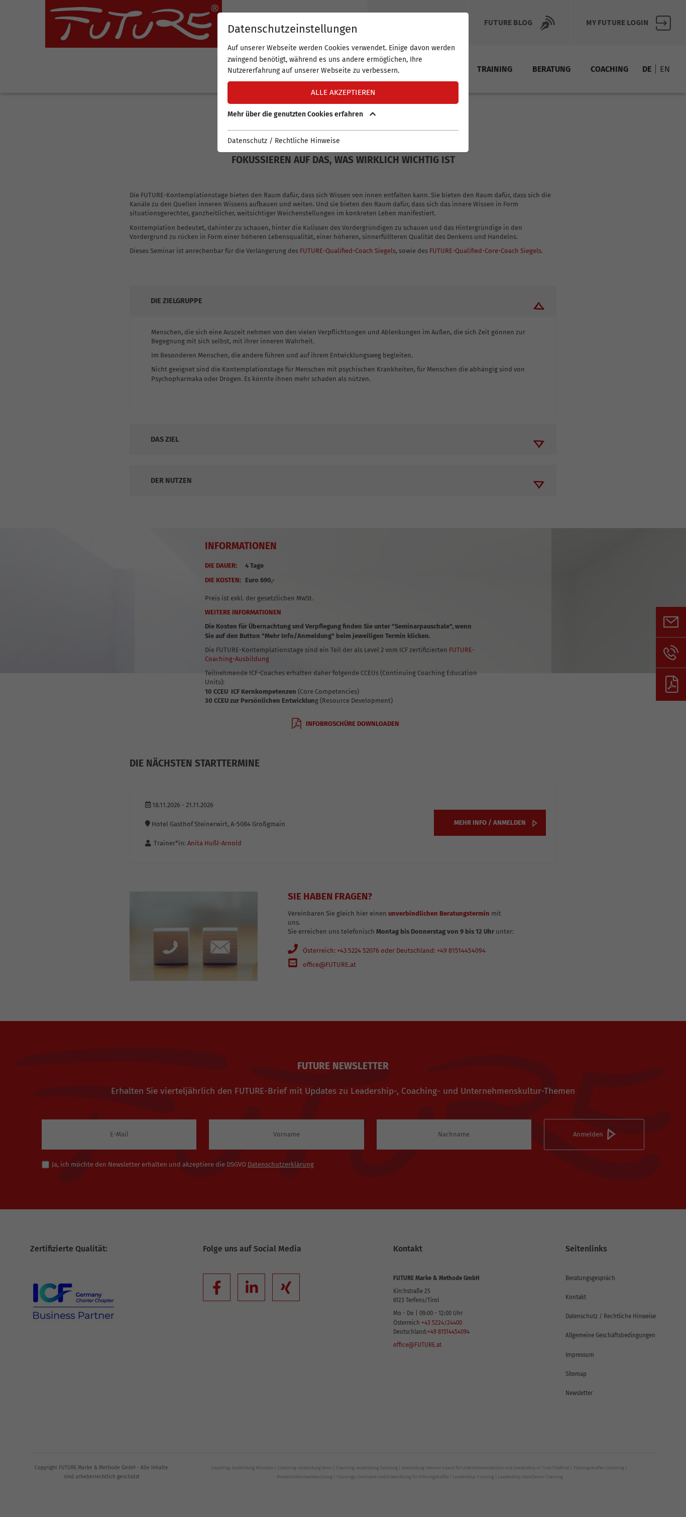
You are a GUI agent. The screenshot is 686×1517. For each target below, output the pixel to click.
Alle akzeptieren (343, 92)
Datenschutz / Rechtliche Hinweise (283, 141)
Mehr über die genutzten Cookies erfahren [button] (296, 114)
